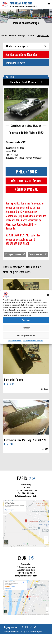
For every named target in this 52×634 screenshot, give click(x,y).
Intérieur (31, 35)
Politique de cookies (14, 340)
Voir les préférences (26, 335)
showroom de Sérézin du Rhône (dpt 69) (23, 222)
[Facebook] (22, 627)
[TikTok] (35, 627)
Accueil (4, 35)
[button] (47, 295)
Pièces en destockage (17, 35)
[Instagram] (31, 627)
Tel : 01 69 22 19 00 (26, 493)
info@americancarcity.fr (26, 496)
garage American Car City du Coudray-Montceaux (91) (23, 211)
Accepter (26, 320)
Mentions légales (36, 631)
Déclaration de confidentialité (33, 340)
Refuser (26, 328)
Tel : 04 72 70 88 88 (26, 572)
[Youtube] (26, 627)
